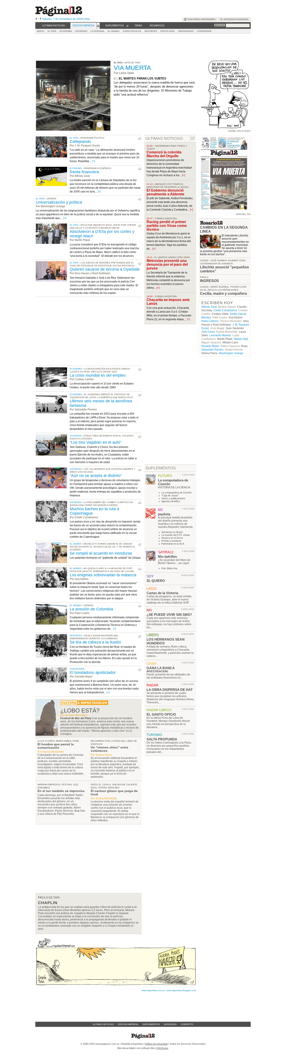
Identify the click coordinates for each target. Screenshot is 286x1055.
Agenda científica (170, 501)
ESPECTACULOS (132, 31)
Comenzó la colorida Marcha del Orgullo (164, 154)
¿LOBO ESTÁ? (79, 710)
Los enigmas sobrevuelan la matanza (103, 575)
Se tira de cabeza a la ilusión (95, 642)
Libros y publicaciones (173, 498)
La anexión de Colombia (91, 609)
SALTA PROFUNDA (162, 739)
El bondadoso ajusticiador (93, 672)
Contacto (187, 1024)
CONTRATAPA (204, 31)
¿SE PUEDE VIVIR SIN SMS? (169, 614)
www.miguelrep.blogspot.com (181, 990)
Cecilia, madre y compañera (223, 293)
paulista (164, 514)
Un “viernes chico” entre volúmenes (109, 749)
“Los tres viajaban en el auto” (96, 442)
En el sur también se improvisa (61, 791)
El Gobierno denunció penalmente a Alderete (165, 192)
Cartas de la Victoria (162, 593)
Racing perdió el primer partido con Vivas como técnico (167, 225)
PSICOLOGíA (167, 31)
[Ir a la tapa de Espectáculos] (84, 704)
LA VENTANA (97, 31)
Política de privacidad (156, 1043)
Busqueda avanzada (235, 19)
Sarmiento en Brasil (171, 532)
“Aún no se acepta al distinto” (96, 475)
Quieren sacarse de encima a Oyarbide (105, 269)
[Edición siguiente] (40, 19)
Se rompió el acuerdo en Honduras (101, 553)
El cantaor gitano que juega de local (114, 792)
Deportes (76, 635)
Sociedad (76, 436)
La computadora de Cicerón (176, 492)
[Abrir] (98, 26)
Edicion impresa (128, 1024)
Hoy (87, 19)
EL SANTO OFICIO (161, 714)
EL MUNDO (114, 31)
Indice (40, 31)
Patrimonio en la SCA (172, 543)
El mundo (76, 544)
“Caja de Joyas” (170, 495)
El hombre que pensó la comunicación (56, 745)
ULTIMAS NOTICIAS (164, 138)
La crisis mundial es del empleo (98, 375)
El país (74, 138)
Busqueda (170, 1024)
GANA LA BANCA (161, 668)
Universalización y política (59, 202)
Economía (76, 168)
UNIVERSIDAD (185, 31)
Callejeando (80, 141)
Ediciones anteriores (200, 19)
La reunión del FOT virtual (175, 535)
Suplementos (151, 1024)
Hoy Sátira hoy (169, 568)
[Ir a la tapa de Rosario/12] (211, 223)
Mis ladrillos (167, 556)
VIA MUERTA (132, 67)
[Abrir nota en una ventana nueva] (115, 78)
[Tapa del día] (224, 210)
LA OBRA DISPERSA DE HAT (170, 689)
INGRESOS (209, 281)
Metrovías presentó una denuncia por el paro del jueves (167, 264)
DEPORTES (151, 31)
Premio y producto (171, 540)
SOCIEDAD (81, 31)
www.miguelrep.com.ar (153, 990)
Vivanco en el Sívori (172, 538)
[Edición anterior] (36, 19)
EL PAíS (52, 31)
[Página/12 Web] (58, 15)
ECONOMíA (66, 31)
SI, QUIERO (156, 581)
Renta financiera (84, 172)
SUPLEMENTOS (160, 468)
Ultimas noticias (103, 1024)
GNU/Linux (162, 1048)
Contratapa (77, 669)
